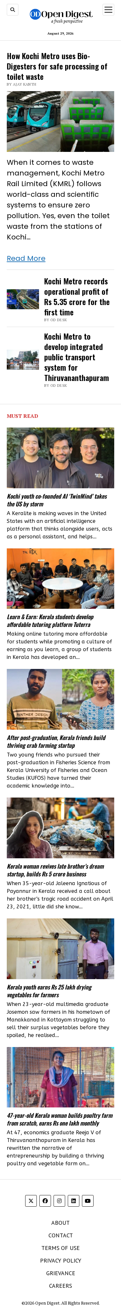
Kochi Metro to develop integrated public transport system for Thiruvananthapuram (76, 356)
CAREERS (60, 1285)
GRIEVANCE (60, 1273)
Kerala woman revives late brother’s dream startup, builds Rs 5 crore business (55, 870)
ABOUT (60, 1222)
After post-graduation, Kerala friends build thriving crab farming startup (56, 741)
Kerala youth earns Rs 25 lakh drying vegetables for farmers (49, 991)
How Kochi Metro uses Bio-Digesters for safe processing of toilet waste (57, 66)
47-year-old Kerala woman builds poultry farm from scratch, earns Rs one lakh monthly (59, 1119)
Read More (26, 258)
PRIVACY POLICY (60, 1260)
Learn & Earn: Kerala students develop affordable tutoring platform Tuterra (50, 620)
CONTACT (60, 1235)
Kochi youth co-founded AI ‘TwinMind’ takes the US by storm (56, 500)
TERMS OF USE (60, 1248)
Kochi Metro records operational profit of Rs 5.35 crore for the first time (77, 296)
